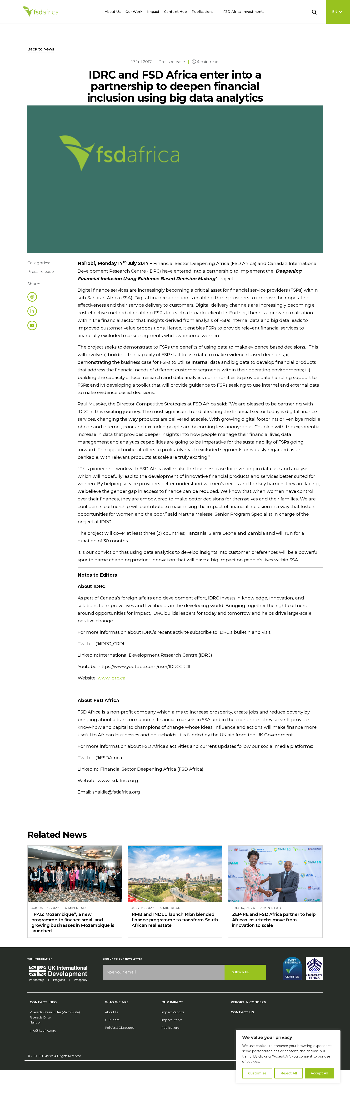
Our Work (133, 12)
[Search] (317, 11)
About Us (113, 12)
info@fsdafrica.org (43, 1030)
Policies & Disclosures (119, 1027)
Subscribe (240, 972)
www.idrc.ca (110, 678)
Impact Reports (172, 1012)
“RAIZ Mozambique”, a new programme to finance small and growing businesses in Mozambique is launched (72, 922)
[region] (288, 1056)
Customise (257, 1073)
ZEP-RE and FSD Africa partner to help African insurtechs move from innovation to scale (274, 920)
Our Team (112, 1020)
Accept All (319, 1073)
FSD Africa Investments (244, 12)
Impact (153, 12)
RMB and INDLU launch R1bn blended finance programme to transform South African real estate (175, 920)
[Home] (40, 11)
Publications (203, 12)
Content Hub (175, 12)
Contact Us (242, 1012)
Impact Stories (171, 1020)
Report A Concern (248, 1002)
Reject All (288, 1073)
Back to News (40, 49)
